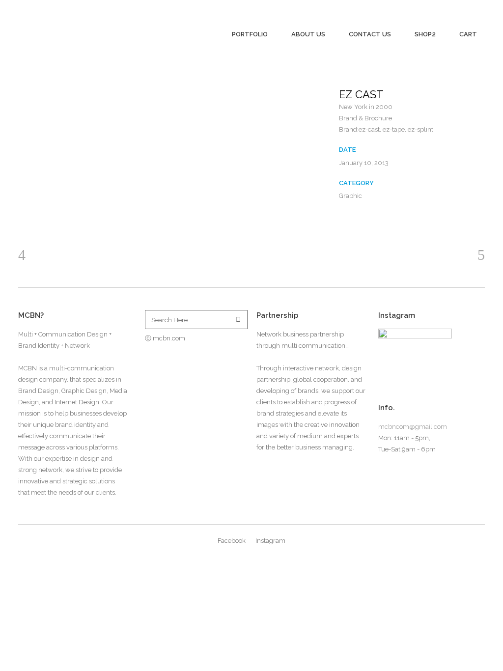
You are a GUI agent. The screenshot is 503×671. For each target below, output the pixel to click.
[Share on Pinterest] (359, 220)
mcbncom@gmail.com (412, 426)
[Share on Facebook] (344, 220)
